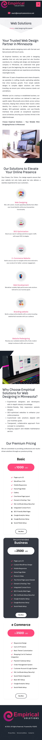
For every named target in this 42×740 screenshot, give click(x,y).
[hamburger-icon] (38, 4)
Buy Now (21, 531)
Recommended (21, 539)
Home (12, 28)
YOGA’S (34, 727)
